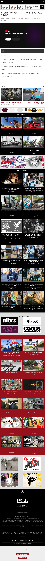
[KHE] (22, 7)
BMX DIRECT (9, 532)
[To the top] (22, 491)
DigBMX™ (29, 494)
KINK (13, 533)
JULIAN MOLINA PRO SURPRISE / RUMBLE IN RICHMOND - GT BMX (34, 150)
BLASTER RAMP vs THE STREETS (36, 102)
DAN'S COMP (35, 532)
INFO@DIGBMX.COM (24, 512)
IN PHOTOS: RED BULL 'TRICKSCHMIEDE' (33, 188)
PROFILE (38, 533)
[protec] (11, 464)
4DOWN (23, 536)
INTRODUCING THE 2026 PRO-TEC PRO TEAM (11, 307)
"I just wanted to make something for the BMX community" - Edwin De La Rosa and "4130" (11, 284)
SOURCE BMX (13, 534)
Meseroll (27, 542)
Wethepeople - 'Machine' (33, 410)
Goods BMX (22, 542)
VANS (39, 534)
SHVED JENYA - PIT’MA (11, 429)
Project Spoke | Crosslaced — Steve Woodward (33, 449)
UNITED (35, 534)
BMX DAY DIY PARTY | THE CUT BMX (33, 352)
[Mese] (33, 321)
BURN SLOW (16, 532)
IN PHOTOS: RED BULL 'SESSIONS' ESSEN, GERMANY (11, 211)
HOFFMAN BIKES (4, 533)
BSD (12, 532)
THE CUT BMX (29, 532)
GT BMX (3, 59)
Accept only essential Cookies (22, 554)
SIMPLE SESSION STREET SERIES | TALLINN (11, 353)
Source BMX (18, 543)
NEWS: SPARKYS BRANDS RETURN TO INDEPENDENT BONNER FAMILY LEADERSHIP (11, 235)
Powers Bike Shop (34, 542)
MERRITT (30, 533)
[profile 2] (33, 480)
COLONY (24, 532)
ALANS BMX (4, 532)
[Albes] (11, 321)
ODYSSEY (34, 533)
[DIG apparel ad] (22, 110)
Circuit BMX (7, 542)
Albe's (3, 542)
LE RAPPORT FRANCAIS (11, 372)
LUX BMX (22, 533)
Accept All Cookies (22, 557)
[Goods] (33, 329)
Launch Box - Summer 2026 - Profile (33, 372)
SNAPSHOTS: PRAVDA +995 (33, 306)
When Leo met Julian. (11, 130)
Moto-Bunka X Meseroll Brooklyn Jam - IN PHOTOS (33, 261)
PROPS (42, 533)
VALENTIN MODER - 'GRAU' (33, 429)
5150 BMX (18, 542)
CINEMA (20, 532)
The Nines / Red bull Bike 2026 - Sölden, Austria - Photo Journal (34, 235)
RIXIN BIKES (8, 534)
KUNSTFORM (17, 533)
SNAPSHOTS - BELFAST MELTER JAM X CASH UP (11, 261)
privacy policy (32, 549)
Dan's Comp (13, 542)
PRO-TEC (3, 534)
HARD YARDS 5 (11, 449)
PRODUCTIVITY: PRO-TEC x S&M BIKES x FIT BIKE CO (34, 211)
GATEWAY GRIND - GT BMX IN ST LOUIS (33, 130)
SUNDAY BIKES (19, 534)
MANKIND (26, 533)
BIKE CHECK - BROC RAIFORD (11, 391)
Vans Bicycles (29, 543)
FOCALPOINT (40, 532)
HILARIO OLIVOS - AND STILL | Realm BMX (11, 410)
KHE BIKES (10, 533)
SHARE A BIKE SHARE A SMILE (27, 534)
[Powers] (11, 329)
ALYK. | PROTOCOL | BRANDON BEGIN (34, 391)
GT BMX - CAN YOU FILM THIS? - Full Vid (11, 149)
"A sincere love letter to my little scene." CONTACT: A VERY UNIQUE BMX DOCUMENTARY (33, 284)
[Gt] (3, 51)
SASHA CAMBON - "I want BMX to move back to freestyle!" (11, 189)
